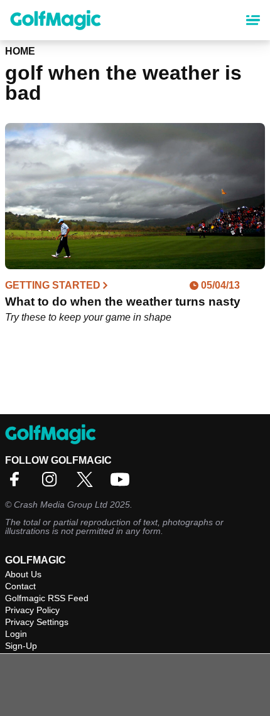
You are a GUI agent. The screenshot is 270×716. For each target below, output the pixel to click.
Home (20, 51)
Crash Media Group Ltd (60, 505)
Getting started (52, 286)
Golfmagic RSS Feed (47, 598)
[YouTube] (123, 483)
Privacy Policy (32, 610)
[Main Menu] (253, 20)
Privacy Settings (36, 621)
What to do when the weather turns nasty (122, 301)
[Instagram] (52, 483)
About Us (23, 574)
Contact (20, 586)
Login (16, 633)
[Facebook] (17, 483)
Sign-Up (21, 645)
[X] (87, 483)
